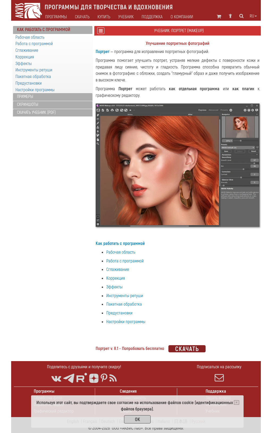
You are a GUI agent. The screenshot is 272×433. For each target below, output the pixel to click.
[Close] (236, 402)
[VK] (56, 378)
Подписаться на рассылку (219, 367)
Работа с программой (34, 43)
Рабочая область (29, 37)
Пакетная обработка (33, 76)
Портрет (102, 51)
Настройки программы (34, 90)
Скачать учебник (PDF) (36, 112)
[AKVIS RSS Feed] (113, 378)
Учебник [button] (126, 17)
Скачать (82, 17)
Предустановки (28, 83)
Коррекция (24, 57)
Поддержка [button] (152, 17)
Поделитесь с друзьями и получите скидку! (84, 367)
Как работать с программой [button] (43, 29)
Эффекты (23, 63)
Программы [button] (56, 17)
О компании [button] (182, 17)
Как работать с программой (120, 243)
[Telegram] (68, 378)
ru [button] (252, 16)
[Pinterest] (104, 378)
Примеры (25, 96)
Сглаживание (26, 50)
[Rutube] (81, 377)
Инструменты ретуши (33, 70)
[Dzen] (94, 378)
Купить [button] (103, 17)
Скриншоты (27, 104)
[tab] (52, 30)
